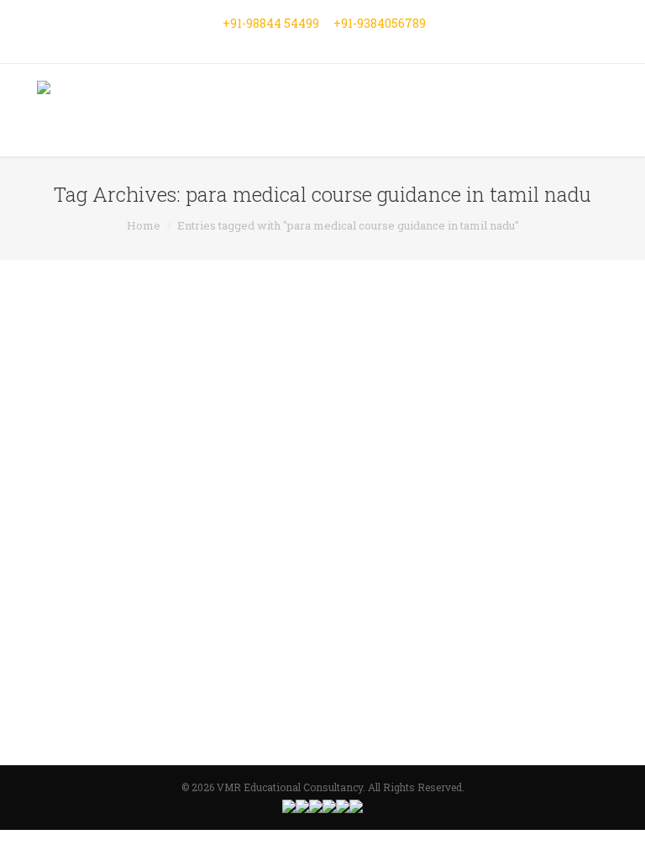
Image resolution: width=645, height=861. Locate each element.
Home (143, 225)
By (255, 693)
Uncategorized (183, 693)
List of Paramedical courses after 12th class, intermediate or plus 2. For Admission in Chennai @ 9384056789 (307, 489)
